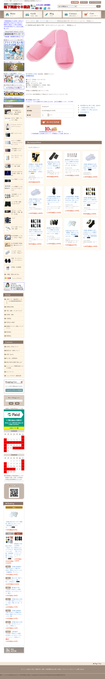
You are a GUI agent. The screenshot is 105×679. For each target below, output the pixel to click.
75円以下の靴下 (10, 322)
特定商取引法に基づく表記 (53, 669)
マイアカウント (95, 2)
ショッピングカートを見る (14, 390)
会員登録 (75, 2)
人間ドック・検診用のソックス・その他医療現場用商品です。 (14, 301)
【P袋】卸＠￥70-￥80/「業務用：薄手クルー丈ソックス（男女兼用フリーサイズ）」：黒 (53, 165)
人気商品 (8, 318)
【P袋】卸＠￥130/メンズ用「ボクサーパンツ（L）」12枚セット (14, 623)
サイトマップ (10, 372)
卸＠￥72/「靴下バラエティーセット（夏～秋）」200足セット (14, 579)
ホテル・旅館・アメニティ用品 (39, 21)
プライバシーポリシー (69, 669)
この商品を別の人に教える (87, 107)
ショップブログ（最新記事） (14, 375)
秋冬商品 (8, 332)
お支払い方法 (30, 669)
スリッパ (52, 21)
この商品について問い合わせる (89, 110)
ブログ (52, 14)
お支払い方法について (12, 346)
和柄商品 (8, 336)
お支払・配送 (33, 14)
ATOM (13, 651)
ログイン (84, 2)
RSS (12, 649)
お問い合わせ (72, 14)
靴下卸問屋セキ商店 (31, 74)
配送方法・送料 (40, 669)
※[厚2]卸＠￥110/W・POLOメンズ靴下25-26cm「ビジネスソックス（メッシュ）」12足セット (14, 634)
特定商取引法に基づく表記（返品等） (90, 105)
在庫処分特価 (10, 307)
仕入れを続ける (84, 112)
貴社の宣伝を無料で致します (14, 362)
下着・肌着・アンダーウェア (14, 310)
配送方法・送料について (13, 350)
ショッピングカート (91, 14)
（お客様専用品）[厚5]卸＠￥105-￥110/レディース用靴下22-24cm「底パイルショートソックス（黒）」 (53, 200)
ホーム (13, 14)
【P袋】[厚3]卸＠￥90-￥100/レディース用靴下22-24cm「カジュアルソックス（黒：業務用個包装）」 (90, 234)
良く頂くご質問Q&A (11, 358)
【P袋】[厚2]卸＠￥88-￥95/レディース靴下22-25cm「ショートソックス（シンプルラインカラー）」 (90, 201)
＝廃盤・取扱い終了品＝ (13, 274)
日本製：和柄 (10, 314)
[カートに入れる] (51, 122)
